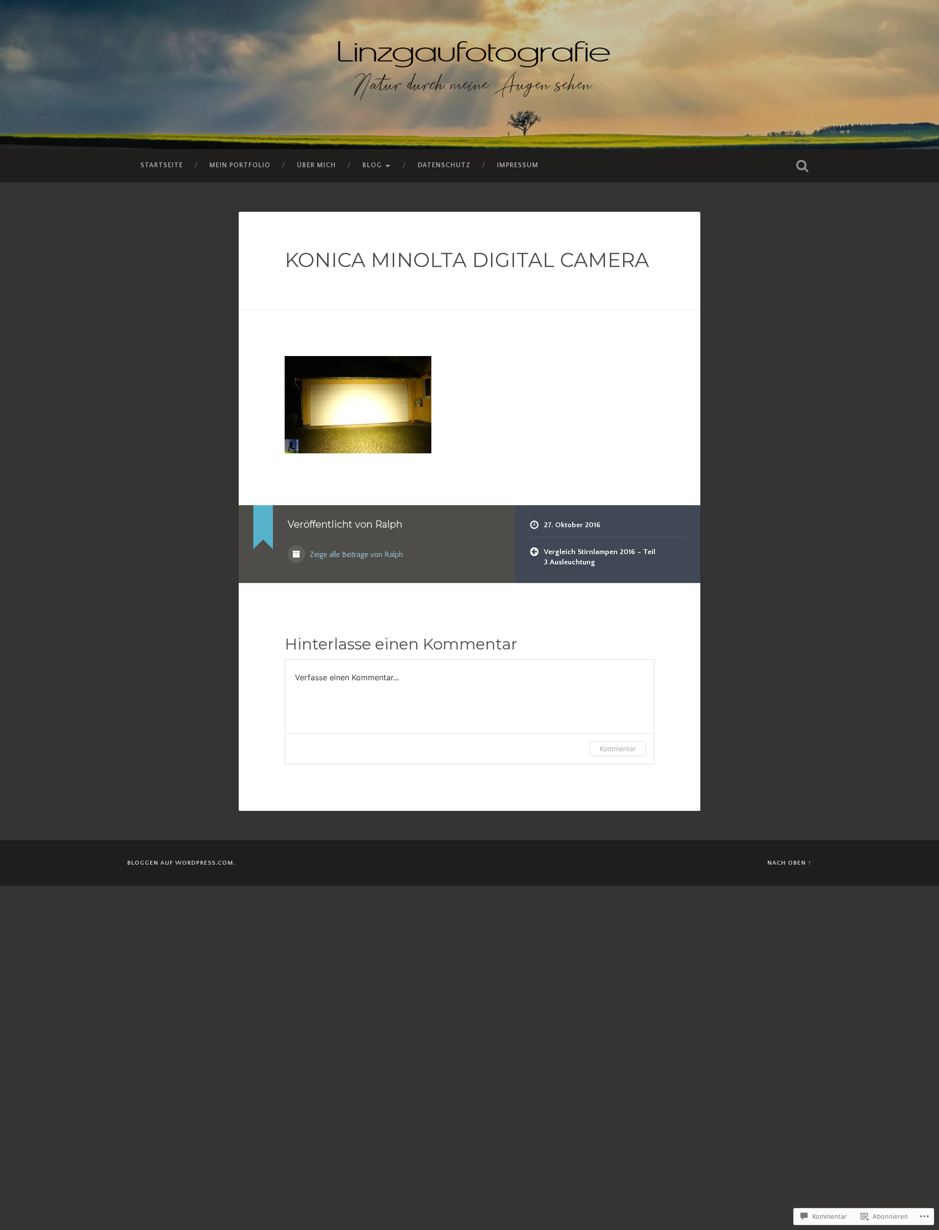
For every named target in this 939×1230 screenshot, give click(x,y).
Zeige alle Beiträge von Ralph (355, 555)
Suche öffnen (802, 165)
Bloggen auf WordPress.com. (181, 862)
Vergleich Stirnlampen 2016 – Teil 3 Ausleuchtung (599, 557)
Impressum (517, 165)
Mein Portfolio (239, 165)
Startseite (161, 165)
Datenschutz (444, 165)
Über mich (316, 165)
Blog (371, 165)
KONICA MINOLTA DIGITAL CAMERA (467, 260)
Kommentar (618, 748)
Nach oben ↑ (789, 862)
